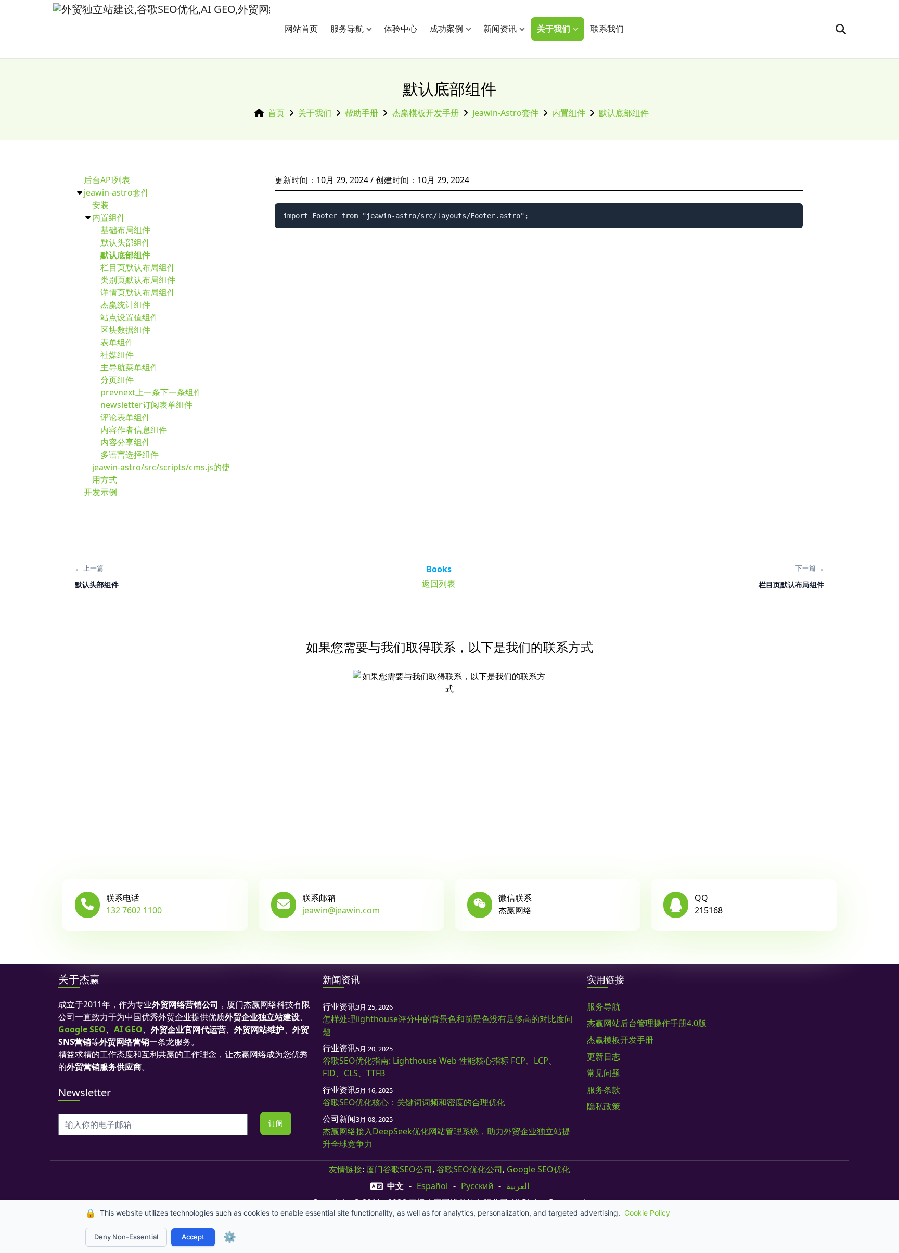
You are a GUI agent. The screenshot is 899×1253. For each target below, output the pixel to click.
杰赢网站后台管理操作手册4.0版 (647, 1023)
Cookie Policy (647, 1212)
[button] (371, 29)
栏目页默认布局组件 (137, 267)
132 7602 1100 (134, 910)
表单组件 (117, 342)
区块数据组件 (125, 329)
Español (432, 1186)
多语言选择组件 (129, 454)
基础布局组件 (125, 230)
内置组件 (568, 113)
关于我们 (553, 28)
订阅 (275, 1123)
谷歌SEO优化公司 (469, 1169)
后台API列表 (107, 180)
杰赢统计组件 (125, 305)
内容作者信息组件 (133, 429)
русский (477, 1186)
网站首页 (301, 28)
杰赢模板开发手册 (425, 113)
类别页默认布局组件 (137, 280)
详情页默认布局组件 (137, 292)
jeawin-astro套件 (505, 113)
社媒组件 (117, 354)
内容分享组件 (125, 442)
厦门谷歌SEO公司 (399, 1169)
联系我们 (607, 28)
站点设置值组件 (129, 317)
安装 (100, 205)
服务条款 (603, 1089)
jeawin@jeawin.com (341, 910)
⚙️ (229, 1237)
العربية (517, 1186)
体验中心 (400, 28)
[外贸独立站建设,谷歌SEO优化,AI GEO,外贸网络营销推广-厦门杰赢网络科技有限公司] (161, 29)
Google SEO (82, 1029)
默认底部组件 (624, 113)
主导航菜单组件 (129, 367)
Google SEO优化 (538, 1169)
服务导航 (347, 28)
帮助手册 (361, 113)
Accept (193, 1237)
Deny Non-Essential (126, 1237)
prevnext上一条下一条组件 (151, 392)
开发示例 (100, 492)
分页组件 (117, 379)
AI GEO (128, 1029)
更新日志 (603, 1056)
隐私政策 (603, 1106)
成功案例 (446, 28)
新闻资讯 (500, 28)
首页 (276, 113)
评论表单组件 (125, 417)
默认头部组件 (125, 242)
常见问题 (603, 1073)
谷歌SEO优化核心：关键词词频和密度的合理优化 (414, 1102)
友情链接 (345, 1169)
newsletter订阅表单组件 (146, 404)
